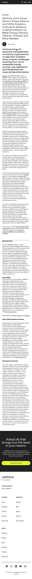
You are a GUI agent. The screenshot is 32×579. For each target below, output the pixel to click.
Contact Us (5, 556)
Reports (18, 516)
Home (3, 502)
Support (18, 502)
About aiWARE (6, 488)
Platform (4, 511)
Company (4, 533)
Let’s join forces (16, 463)
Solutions (4, 507)
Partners (4, 552)
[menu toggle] (29, 2)
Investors (4, 547)
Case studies (20, 520)
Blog (17, 507)
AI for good (5, 520)
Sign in (26, 2)
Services (4, 516)
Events (18, 511)
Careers (4, 538)
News (3, 542)
